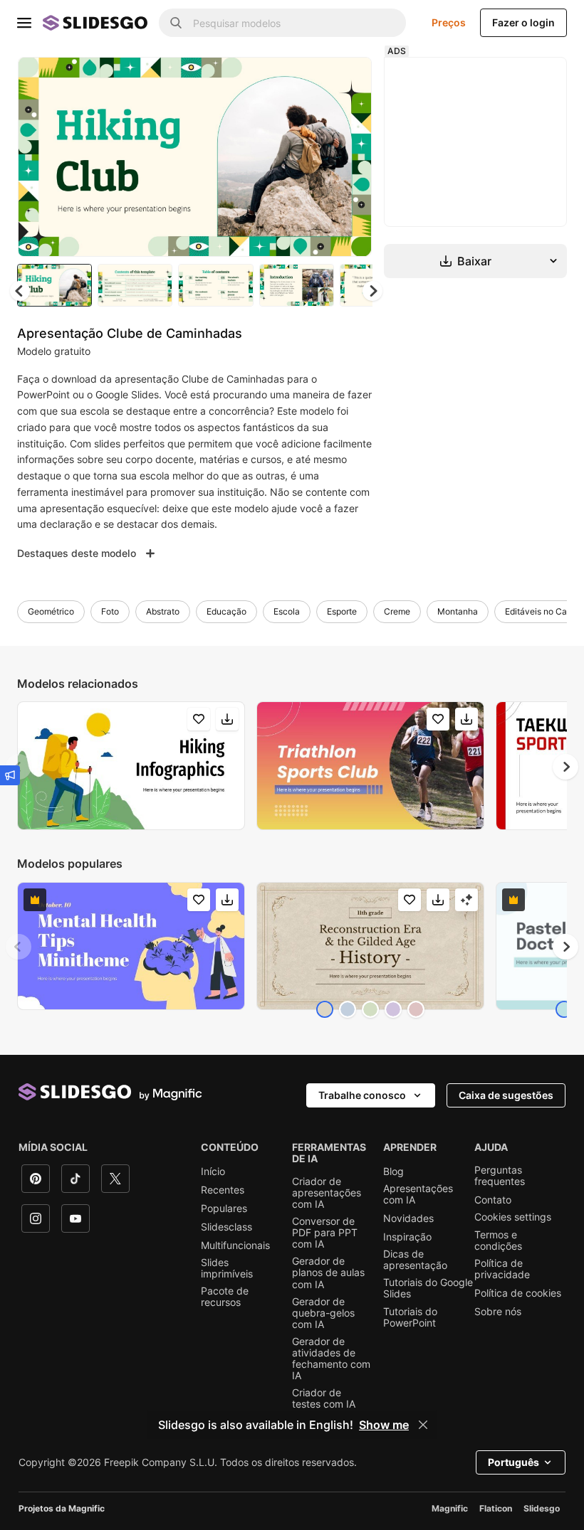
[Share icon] (347, 79)
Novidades (408, 1218)
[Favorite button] (310, 79)
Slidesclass (226, 1227)
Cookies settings (512, 1217)
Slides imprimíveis (227, 1268)
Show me (384, 1424)
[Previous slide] (18, 947)
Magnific (450, 1508)
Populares (224, 1208)
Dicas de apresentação (415, 1259)
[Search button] (176, 23)
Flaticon (495, 1508)
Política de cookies (517, 1293)
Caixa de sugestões (506, 1095)
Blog (393, 1171)
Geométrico (51, 611)
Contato (492, 1200)
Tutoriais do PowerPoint (410, 1317)
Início (213, 1171)
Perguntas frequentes (499, 1175)
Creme (397, 611)
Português (513, 1462)
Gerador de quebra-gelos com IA (323, 1313)
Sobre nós (497, 1311)
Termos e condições (498, 1240)
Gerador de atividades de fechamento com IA (331, 1358)
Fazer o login (523, 22)
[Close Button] (423, 1424)
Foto (110, 611)
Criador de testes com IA (323, 1398)
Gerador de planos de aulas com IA (328, 1272)
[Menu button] (24, 23)
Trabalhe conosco (362, 1095)
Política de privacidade (502, 1269)
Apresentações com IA (418, 1194)
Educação (226, 611)
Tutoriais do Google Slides (428, 1288)
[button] (372, 291)
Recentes (222, 1190)
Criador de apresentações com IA (326, 1193)
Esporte (342, 611)
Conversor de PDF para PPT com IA (325, 1233)
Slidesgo (541, 1508)
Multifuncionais (235, 1245)
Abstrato (162, 611)
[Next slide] (350, 156)
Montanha (457, 611)
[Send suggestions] (10, 775)
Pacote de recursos (225, 1296)
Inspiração (407, 1237)
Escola (286, 611)
